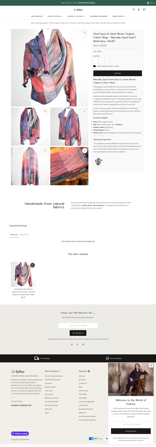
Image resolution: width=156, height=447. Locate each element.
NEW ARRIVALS (37, 16)
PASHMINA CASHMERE (98, 16)
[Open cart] (144, 10)
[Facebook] (78, 345)
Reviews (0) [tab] (14, 235)
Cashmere (48, 383)
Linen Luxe (48, 390)
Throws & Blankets (51, 401)
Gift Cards (48, 409)
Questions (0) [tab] (24, 235)
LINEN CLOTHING (54, 16)
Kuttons (26, 439)
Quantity (96, 56)
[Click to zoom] (84, 32)
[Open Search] (134, 10)
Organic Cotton (50, 387)
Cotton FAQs (83, 405)
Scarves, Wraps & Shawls (53, 376)
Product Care (83, 390)
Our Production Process (87, 416)
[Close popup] (151, 365)
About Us (82, 376)
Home (32, 23)
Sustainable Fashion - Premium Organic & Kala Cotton (52, 23)
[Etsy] (72, 345)
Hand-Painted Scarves (53, 380)
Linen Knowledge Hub (86, 401)
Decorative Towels (51, 405)
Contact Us (83, 383)
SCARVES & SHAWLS (75, 16)
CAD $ (151, 3)
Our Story (82, 380)
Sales (47, 413)
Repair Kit (82, 413)
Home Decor (49, 394)
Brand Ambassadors (86, 409)
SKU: (95, 51)
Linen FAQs (83, 398)
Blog (80, 387)
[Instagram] (83, 345)
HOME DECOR (117, 16)
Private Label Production (87, 420)
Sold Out (118, 73)
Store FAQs (82, 394)
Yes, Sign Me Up (78, 333)
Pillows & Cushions (51, 398)
